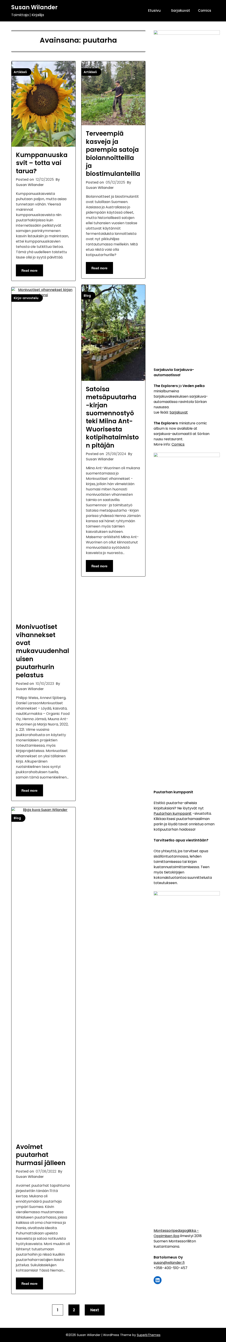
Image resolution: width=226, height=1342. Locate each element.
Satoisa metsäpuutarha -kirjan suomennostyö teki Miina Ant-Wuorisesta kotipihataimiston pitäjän (112, 417)
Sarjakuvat (180, 10)
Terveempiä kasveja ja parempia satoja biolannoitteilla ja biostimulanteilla (113, 153)
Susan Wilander (34, 7)
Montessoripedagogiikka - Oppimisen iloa (176, 1233)
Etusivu (154, 10)
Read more (29, 270)
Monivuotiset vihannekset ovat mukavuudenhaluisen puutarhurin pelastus (42, 651)
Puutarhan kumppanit (173, 813)
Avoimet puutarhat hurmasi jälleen (41, 1155)
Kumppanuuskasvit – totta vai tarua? (42, 163)
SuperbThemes (148, 1335)
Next (94, 1310)
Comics (204, 10)
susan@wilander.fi (169, 1262)
